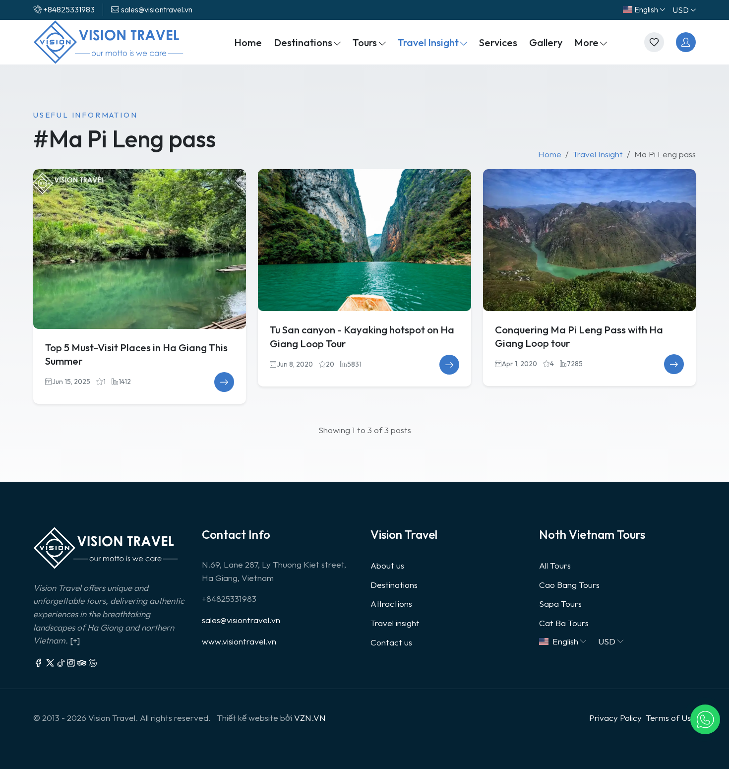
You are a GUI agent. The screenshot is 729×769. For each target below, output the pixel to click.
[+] (75, 640)
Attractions (391, 603)
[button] (705, 719)
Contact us (391, 642)
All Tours (555, 565)
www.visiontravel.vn (239, 641)
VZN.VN (310, 717)
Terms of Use (671, 717)
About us (387, 565)
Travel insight (395, 623)
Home (549, 154)
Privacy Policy (615, 717)
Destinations (394, 584)
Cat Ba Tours (564, 623)
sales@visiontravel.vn (241, 620)
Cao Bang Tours (569, 584)
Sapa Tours (560, 603)
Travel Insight (598, 154)
